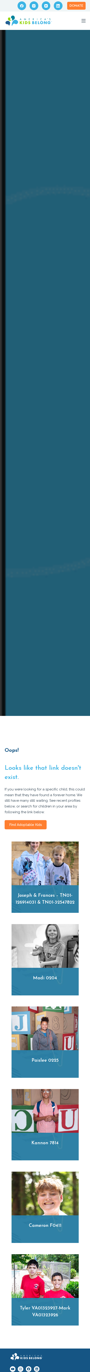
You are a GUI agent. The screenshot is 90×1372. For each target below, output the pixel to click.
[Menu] (83, 21)
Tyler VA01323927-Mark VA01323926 (45, 1311)
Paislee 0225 (45, 1060)
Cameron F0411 (45, 1225)
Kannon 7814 (45, 1143)
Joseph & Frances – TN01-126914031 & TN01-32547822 (45, 899)
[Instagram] (34, 5)
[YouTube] (46, 5)
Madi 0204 (45, 978)
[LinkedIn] (58, 5)
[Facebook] (22, 5)
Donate (76, 6)
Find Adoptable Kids (25, 825)
